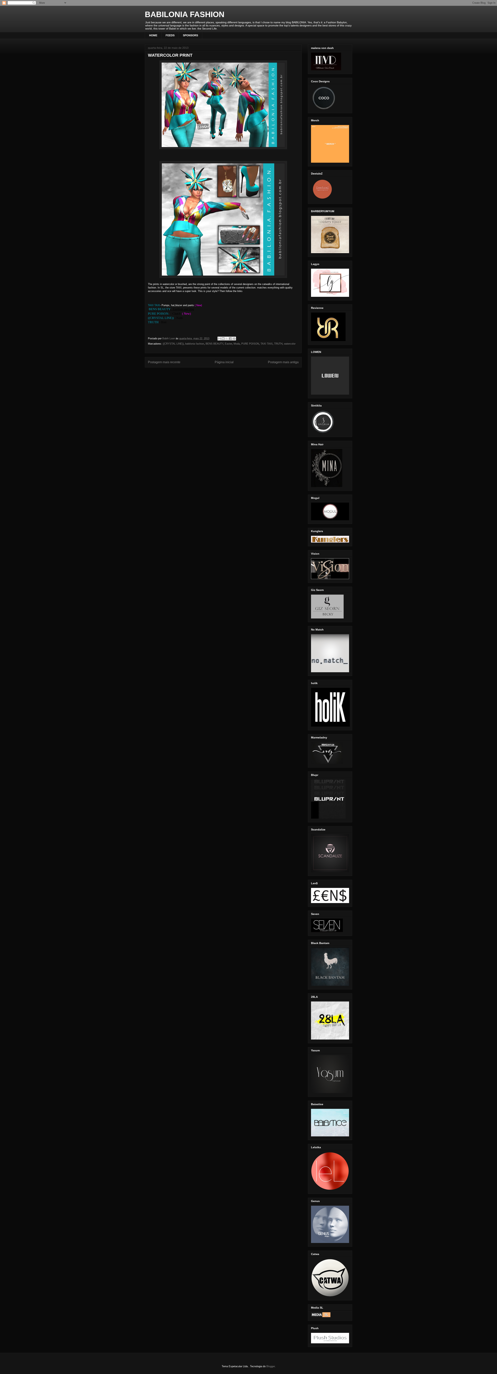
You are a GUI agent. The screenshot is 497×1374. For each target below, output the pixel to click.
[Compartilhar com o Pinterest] (234, 338)
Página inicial (224, 362)
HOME (153, 35)
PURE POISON (250, 343)
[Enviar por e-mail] (219, 338)
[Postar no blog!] (223, 338)
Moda (237, 343)
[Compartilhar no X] (227, 338)
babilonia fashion (194, 343)
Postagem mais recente (164, 362)
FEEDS (170, 35)
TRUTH (278, 343)
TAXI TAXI (267, 343)
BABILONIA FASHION (184, 14)
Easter (228, 343)
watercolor (289, 343)
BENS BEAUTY (214, 343)
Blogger (270, 1366)
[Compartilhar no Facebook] (230, 338)
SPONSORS (190, 35)
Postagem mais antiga (283, 362)
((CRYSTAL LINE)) (173, 343)
